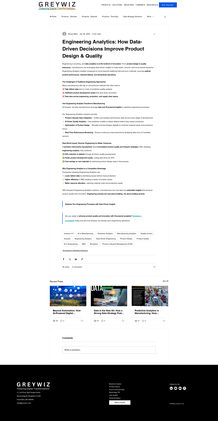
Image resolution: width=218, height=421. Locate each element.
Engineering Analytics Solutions (75, 251)
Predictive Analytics (105, 233)
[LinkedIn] (171, 388)
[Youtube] (175, 388)
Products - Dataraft (89, 16)
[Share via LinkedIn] (76, 259)
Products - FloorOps (110, 16)
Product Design (126, 239)
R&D (84, 244)
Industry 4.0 (68, 233)
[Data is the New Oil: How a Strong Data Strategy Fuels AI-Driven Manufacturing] (109, 296)
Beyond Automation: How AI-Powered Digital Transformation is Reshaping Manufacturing (67, 312)
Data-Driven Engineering (106, 239)
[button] (140, 5)
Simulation (94, 244)
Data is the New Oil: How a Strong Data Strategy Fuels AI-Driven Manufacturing (108, 312)
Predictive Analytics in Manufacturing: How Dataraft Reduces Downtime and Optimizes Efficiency (150, 312)
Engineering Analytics (83, 239)
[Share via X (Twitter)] (70, 259)
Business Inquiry (115, 384)
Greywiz (67, 239)
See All (165, 281)
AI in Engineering (71, 244)
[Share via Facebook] (63, 259)
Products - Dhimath (69, 16)
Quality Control (146, 233)
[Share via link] (82, 259)
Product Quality (143, 239)
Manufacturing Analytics (126, 233)
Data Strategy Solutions (132, 16)
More (149, 16)
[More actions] (154, 33)
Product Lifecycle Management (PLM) (117, 244)
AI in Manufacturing (85, 233)
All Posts (53, 16)
